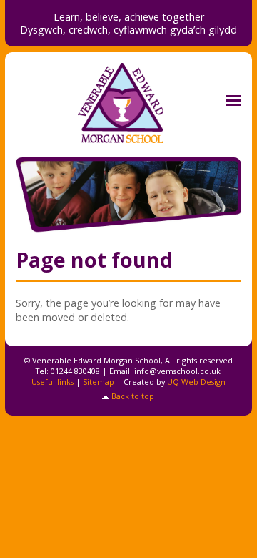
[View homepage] (128, 103)
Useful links (52, 381)
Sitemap (98, 381)
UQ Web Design (196, 381)
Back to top (132, 396)
